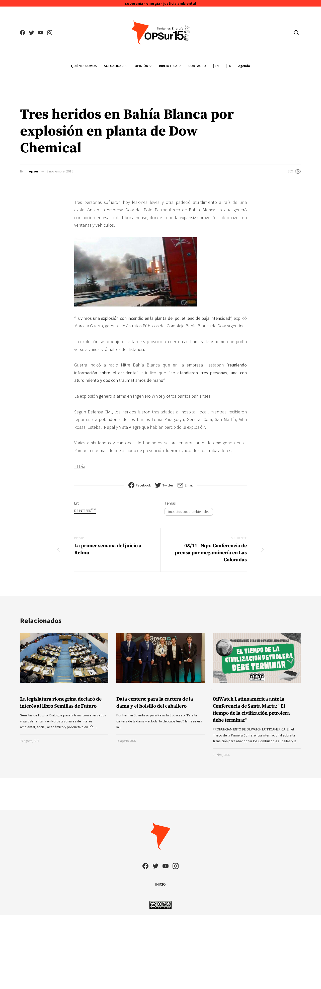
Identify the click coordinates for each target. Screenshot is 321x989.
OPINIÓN (141, 66)
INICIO (160, 884)
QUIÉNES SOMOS (84, 66)
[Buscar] (296, 32)
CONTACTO (197, 66)
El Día (79, 466)
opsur (34, 171)
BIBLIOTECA (168, 66)
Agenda (244, 66)
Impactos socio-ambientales (188, 511)
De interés (85, 510)
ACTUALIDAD (114, 66)
